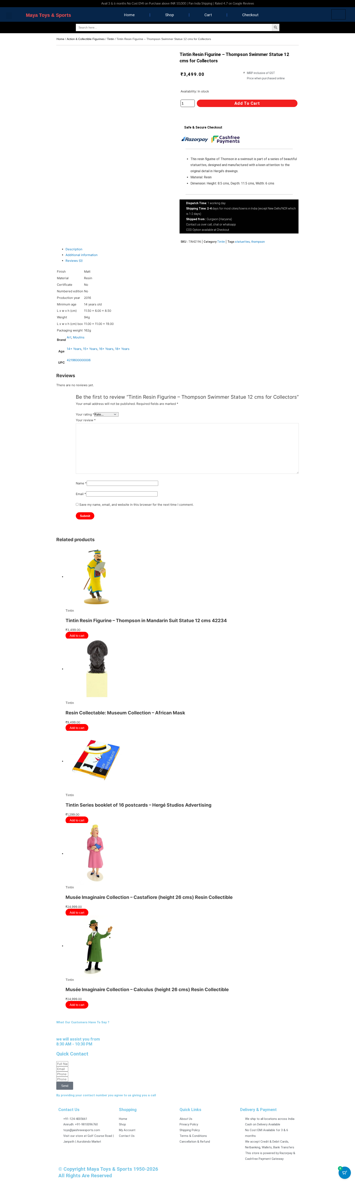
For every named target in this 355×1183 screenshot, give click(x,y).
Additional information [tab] (82, 255)
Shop (169, 15)
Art (69, 337)
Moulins (78, 337)
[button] (9, 15)
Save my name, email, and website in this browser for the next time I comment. (136, 505)
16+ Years (106, 349)
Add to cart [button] (78, 651)
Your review (86, 420)
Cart (208, 15)
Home (129, 15)
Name (81, 483)
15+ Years (90, 349)
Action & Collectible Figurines (86, 39)
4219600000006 (79, 360)
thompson (258, 241)
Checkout (250, 15)
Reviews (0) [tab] (74, 261)
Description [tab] (74, 249)
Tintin (110, 39)
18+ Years (122, 349)
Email (81, 494)
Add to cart (247, 103)
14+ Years (74, 349)
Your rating (85, 414)
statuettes (242, 241)
